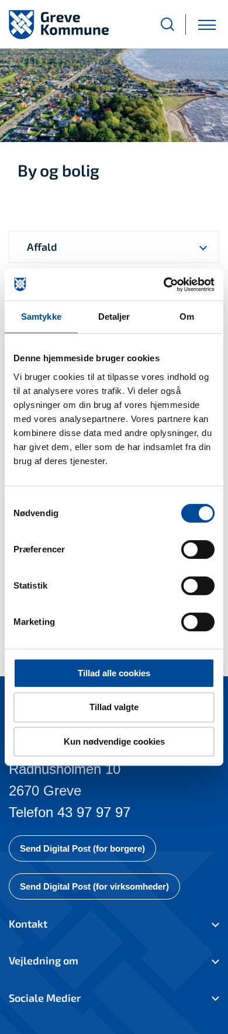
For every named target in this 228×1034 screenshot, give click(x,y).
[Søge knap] (167, 24)
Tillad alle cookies (114, 673)
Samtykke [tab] (41, 316)
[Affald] (203, 247)
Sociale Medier (45, 997)
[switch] (198, 549)
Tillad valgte (114, 707)
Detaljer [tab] (114, 316)
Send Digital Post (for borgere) (82, 848)
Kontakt (28, 923)
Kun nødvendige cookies (114, 741)
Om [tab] (186, 316)
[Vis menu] (207, 24)
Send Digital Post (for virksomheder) (94, 886)
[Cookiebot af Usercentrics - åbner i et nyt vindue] (164, 284)
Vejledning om (43, 960)
